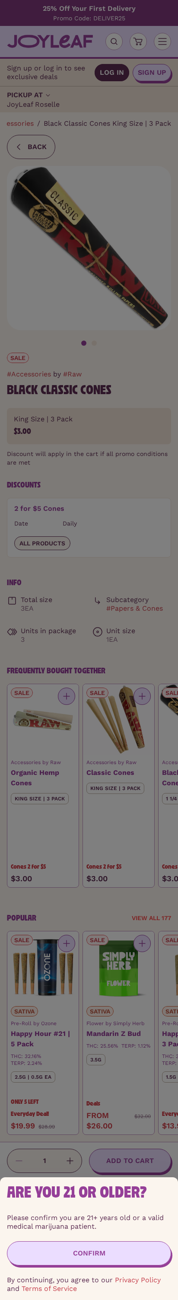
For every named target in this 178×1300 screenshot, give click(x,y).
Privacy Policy (138, 1280)
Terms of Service (49, 1288)
